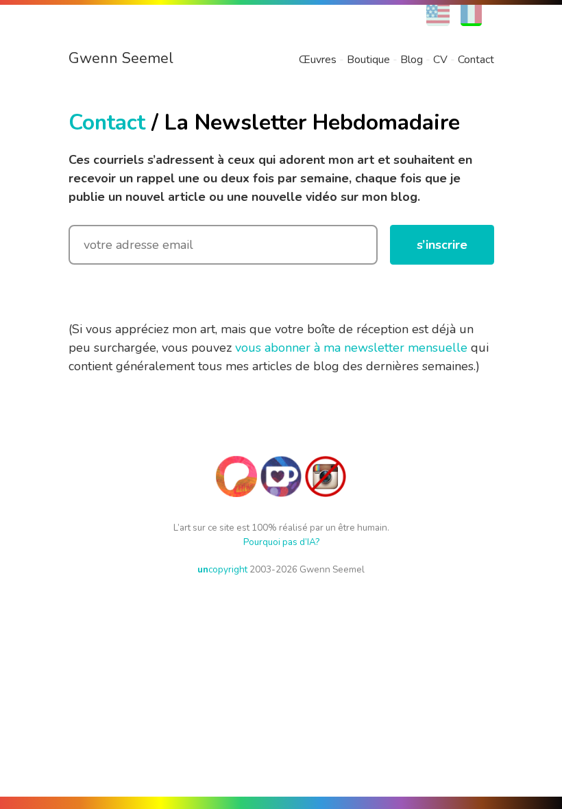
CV (440, 59)
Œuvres (318, 59)
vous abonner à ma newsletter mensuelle (351, 347)
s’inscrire (442, 245)
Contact (476, 59)
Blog (411, 59)
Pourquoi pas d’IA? (281, 541)
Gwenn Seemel (121, 58)
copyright (222, 569)
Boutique (368, 59)
